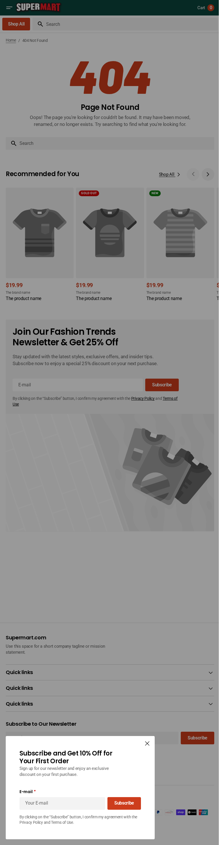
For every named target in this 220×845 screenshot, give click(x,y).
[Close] (147, 743)
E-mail (25, 792)
